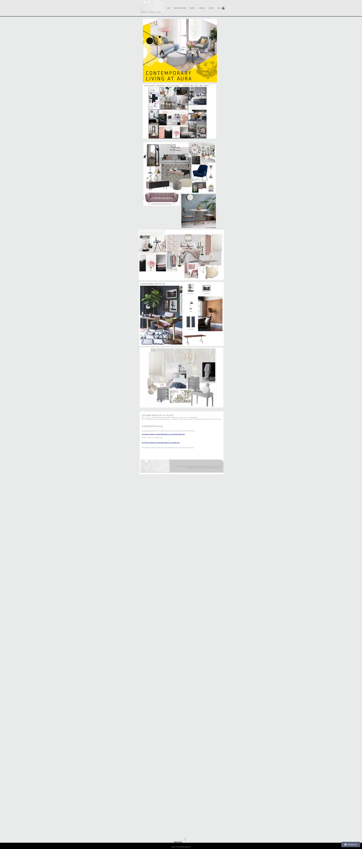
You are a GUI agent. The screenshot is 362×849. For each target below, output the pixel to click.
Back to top (178, 842)
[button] (223, 7)
